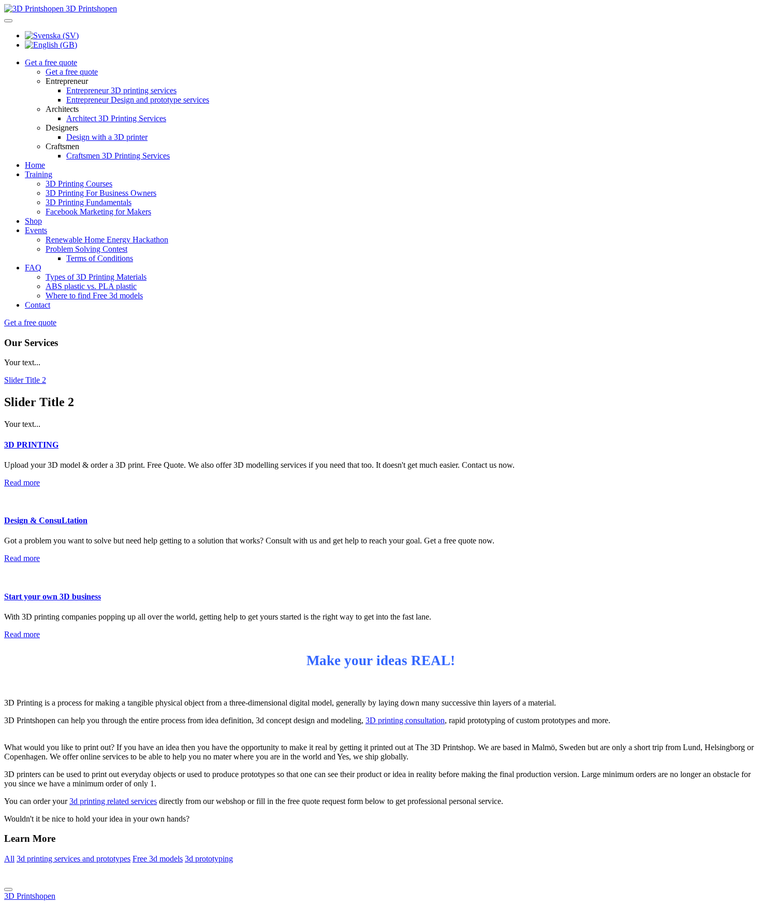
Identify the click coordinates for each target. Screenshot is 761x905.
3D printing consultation (405, 720)
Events (36, 230)
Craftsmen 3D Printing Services (118, 155)
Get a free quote (51, 62)
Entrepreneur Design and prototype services (137, 99)
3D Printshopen (29, 896)
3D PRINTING (31, 444)
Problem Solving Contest (86, 249)
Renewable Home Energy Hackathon (107, 239)
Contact (37, 304)
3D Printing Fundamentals (88, 202)
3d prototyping (209, 858)
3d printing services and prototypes (73, 858)
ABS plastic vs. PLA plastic (91, 286)
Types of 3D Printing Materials (96, 276)
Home (35, 165)
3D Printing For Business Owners (101, 193)
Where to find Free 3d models (94, 295)
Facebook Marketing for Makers (98, 211)
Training (38, 174)
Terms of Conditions (99, 258)
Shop (33, 221)
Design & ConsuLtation (45, 520)
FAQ (33, 267)
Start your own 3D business (52, 596)
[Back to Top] (8, 889)
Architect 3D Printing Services (116, 118)
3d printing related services (113, 801)
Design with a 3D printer (107, 137)
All (9, 858)
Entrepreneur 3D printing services (121, 90)
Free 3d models (158, 858)
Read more (22, 482)
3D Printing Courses (79, 183)
